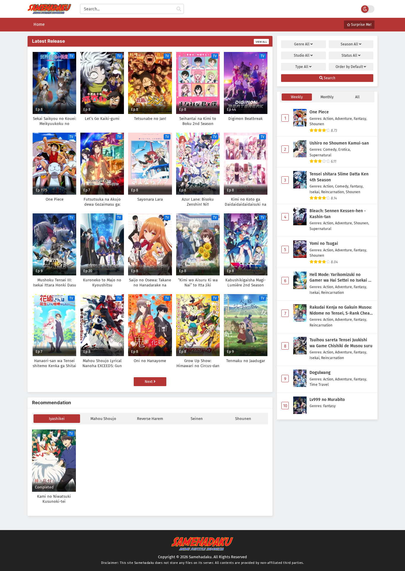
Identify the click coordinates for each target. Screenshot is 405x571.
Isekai (314, 192)
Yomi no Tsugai (324, 243)
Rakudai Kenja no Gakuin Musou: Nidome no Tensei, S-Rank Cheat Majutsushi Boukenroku (341, 310)
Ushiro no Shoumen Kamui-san (339, 143)
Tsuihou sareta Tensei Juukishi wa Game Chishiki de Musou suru (341, 342)
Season (349, 44)
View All (261, 41)
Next (149, 381)
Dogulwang (320, 372)
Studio (302, 55)
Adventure (343, 118)
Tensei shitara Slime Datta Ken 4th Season (339, 177)
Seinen (197, 418)
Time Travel (319, 384)
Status (349, 55)
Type (301, 67)
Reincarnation (332, 192)
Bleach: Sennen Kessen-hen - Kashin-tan (338, 213)
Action (328, 118)
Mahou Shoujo (103, 418)
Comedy (330, 149)
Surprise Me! (360, 25)
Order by (349, 67)
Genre (302, 44)
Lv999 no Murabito (327, 399)
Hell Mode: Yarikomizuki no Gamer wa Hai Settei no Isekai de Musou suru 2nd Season (341, 277)
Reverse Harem (150, 418)
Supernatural (320, 155)
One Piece (319, 112)
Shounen (243, 418)
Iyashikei (57, 418)
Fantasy (360, 118)
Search (329, 78)
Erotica (344, 149)
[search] (178, 9)
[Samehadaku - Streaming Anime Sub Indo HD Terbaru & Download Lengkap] (49, 11)
